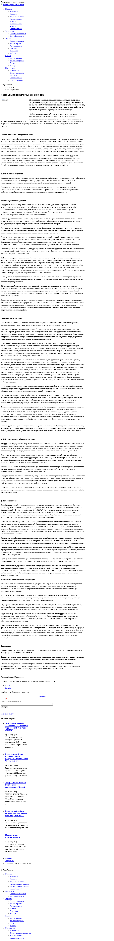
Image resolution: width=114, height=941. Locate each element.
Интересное (10, 68)
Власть (8, 56)
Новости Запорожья (18, 33)
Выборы (13, 53)
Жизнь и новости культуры (17, 74)
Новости (8, 9)
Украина (8, 38)
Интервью (14, 48)
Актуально (14, 11)
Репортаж (14, 51)
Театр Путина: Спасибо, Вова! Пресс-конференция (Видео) (15, 784)
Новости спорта (16, 29)
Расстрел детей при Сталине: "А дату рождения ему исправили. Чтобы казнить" (16, 757)
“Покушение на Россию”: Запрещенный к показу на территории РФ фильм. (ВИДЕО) (16, 726)
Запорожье (10, 31)
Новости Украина (17, 41)
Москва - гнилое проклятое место (12, 836)
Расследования (16, 46)
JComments (43, 696)
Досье (12, 63)
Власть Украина (16, 43)
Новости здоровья (17, 80)
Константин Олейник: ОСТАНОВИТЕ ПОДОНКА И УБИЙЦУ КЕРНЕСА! (16, 813)
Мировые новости (17, 16)
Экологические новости (16, 25)
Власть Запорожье (17, 36)
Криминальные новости (16, 20)
